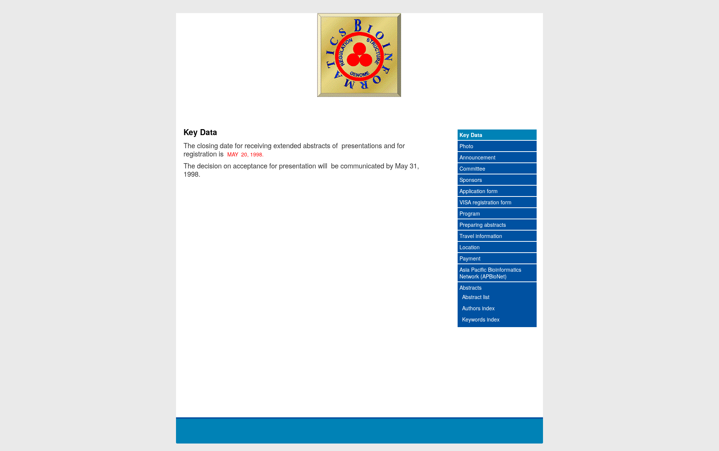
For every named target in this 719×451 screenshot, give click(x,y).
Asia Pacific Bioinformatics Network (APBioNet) (490, 273)
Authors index (478, 308)
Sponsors (470, 179)
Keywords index (481, 319)
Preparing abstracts (482, 224)
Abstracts (470, 287)
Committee (472, 168)
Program (469, 213)
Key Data (470, 134)
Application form (478, 191)
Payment (469, 258)
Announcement (477, 157)
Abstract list (475, 297)
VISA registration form (485, 202)
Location (469, 247)
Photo (466, 146)
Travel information (480, 236)
